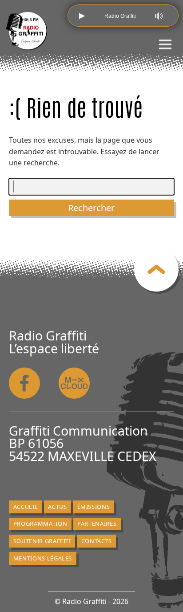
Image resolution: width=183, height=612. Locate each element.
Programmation (40, 524)
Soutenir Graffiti (42, 541)
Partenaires (96, 524)
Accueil (25, 507)
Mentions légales (42, 558)
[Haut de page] (156, 269)
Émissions (93, 507)
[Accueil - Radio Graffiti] (26, 31)
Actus (57, 507)
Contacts (96, 541)
